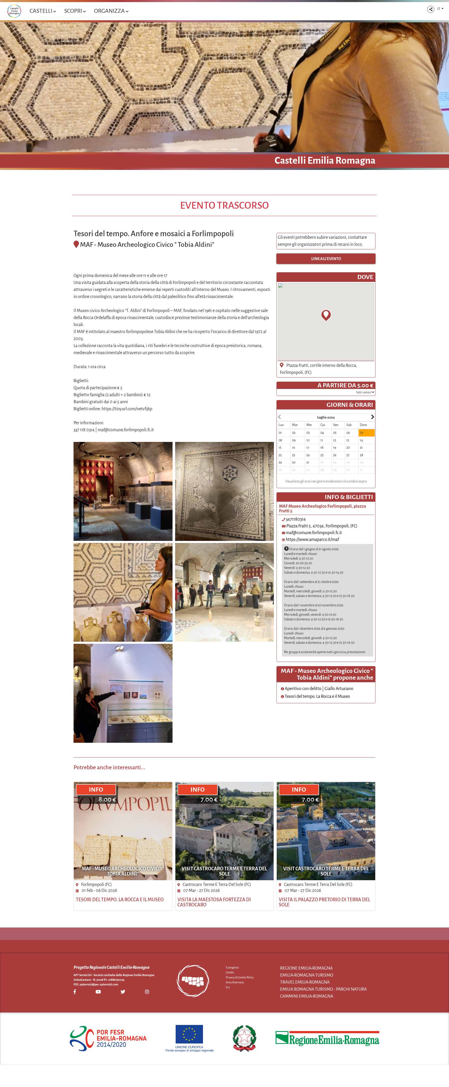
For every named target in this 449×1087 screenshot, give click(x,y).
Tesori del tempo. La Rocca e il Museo (317, 696)
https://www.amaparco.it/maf (312, 539)
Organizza (110, 11)
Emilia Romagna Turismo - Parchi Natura (323, 989)
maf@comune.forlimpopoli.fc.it (314, 533)
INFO (96, 789)
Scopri (73, 11)
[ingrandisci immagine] (123, 491)
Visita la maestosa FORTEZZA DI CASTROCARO (214, 902)
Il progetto (232, 967)
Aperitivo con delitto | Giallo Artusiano (318, 688)
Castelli (41, 11)
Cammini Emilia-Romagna (306, 996)
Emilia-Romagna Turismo (306, 975)
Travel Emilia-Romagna (304, 982)
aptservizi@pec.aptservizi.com (99, 984)
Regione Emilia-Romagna (306, 968)
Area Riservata (235, 982)
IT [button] (439, 9)
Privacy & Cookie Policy (240, 977)
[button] (430, 9)
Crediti (230, 972)
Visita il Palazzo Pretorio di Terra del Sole (324, 902)
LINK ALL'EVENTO (326, 259)
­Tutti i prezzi (364, 392)
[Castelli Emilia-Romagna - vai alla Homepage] (14, 11)
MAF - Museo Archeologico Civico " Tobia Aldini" (123, 871)
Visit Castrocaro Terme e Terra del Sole (224, 871)
